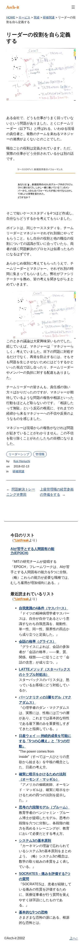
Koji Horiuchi (21, 461)
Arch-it (12, 7)
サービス (24, 17)
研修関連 (49, 17)
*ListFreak (21, 540)
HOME (10, 17)
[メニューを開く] (73, 7)
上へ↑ (73, 938)
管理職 (40, 454)
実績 (37, 17)
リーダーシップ (19, 454)
